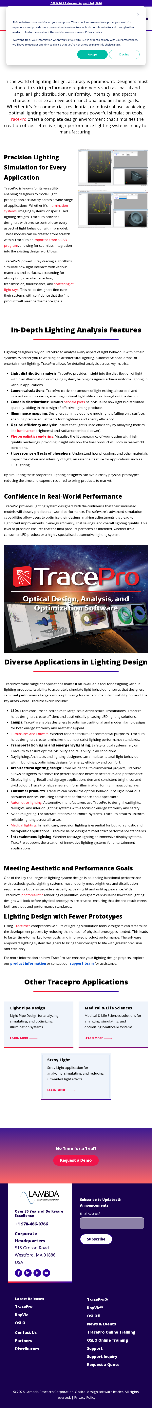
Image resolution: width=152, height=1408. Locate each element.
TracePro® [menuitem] (97, 1299)
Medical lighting (23, 825)
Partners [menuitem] (23, 1340)
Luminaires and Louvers (29, 733)
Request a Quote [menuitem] (103, 1364)
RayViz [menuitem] (21, 1314)
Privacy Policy (85, 1397)
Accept (92, 54)
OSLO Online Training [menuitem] (107, 1340)
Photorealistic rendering (32, 436)
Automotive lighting (26, 802)
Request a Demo (76, 1160)
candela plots (74, 402)
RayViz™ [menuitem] (95, 1307)
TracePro (18, 119)
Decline (124, 54)
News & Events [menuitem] (101, 1324)
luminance (25, 430)
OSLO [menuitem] (20, 1322)
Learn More (19, 1038)
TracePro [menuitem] (24, 1306)
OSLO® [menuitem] (94, 1316)
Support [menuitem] (95, 1348)
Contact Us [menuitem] (26, 1332)
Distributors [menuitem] (27, 1348)
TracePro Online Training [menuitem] (111, 1332)
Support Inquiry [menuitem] (102, 1356)
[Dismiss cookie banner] (138, 14)
